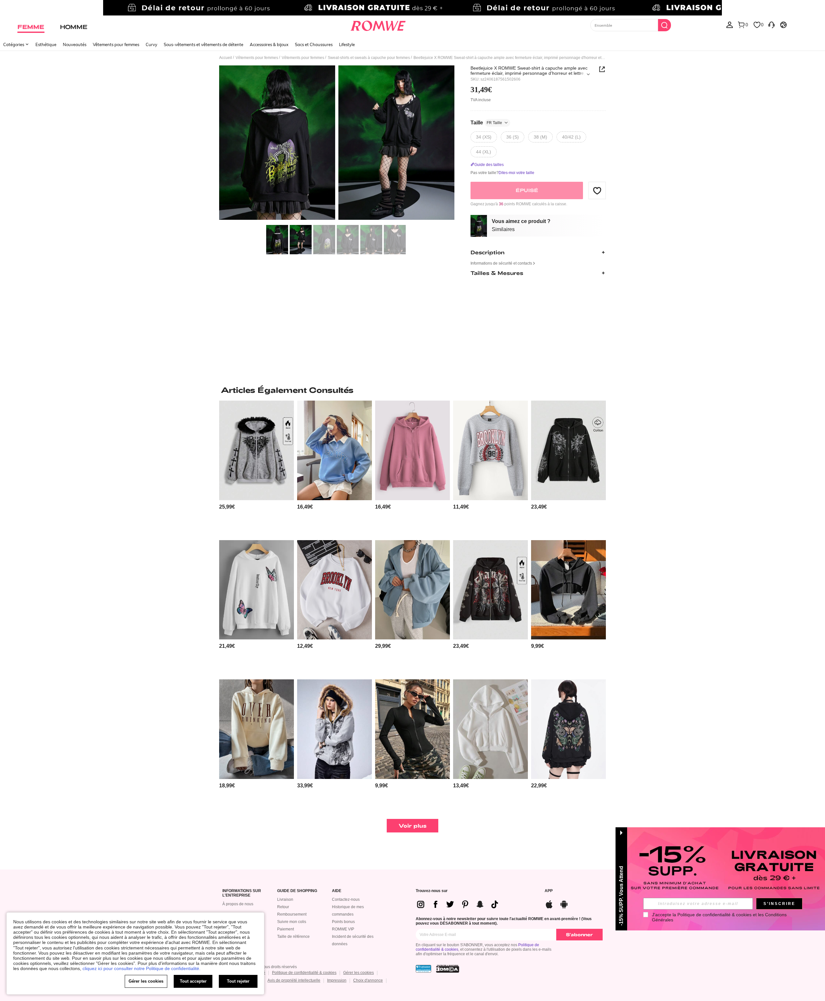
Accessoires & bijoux (269, 44)
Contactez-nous (346, 899)
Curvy (151, 44)
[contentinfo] (227, 506)
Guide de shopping (297, 891)
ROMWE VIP (343, 929)
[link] (412, 7)
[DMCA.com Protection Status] (447, 969)
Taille (486, 122)
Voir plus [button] (413, 825)
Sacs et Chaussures (314, 44)
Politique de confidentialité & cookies (304, 972)
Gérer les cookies (358, 972)
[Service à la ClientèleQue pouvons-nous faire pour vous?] (771, 24)
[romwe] (378, 24)
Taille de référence (293, 936)
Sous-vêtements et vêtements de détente (203, 44)
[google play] (563, 903)
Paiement (285, 929)
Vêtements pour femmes (116, 44)
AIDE (336, 891)
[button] (597, 190)
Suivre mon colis (291, 921)
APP (549, 891)
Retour (283, 907)
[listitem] (256, 468)
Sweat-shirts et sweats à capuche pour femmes (369, 57)
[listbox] (729, 24)
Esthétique (45, 44)
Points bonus (343, 921)
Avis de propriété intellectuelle (293, 980)
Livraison (285, 899)
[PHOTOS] (336, 143)
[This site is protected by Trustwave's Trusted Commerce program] (423, 969)
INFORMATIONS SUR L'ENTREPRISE (241, 893)
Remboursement (291, 914)
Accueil (225, 57)
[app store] (549, 903)
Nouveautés (74, 44)
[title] (412, 389)
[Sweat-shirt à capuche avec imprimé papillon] (256, 590)
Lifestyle (347, 44)
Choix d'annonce (368, 980)
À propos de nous (237, 904)
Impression (336, 980)
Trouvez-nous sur (432, 891)
